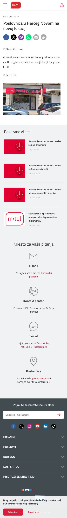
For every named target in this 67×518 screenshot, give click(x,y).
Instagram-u (40, 346)
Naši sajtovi (11, 466)
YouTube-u (26, 346)
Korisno (9, 456)
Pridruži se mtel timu (19, 476)
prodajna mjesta (41, 378)
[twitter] (21, 426)
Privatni (9, 437)
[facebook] (13, 426)
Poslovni (10, 447)
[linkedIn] (45, 426)
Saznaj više (33, 512)
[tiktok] (53, 426)
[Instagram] (29, 426)
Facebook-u (43, 343)
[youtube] (37, 426)
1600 (25, 308)
